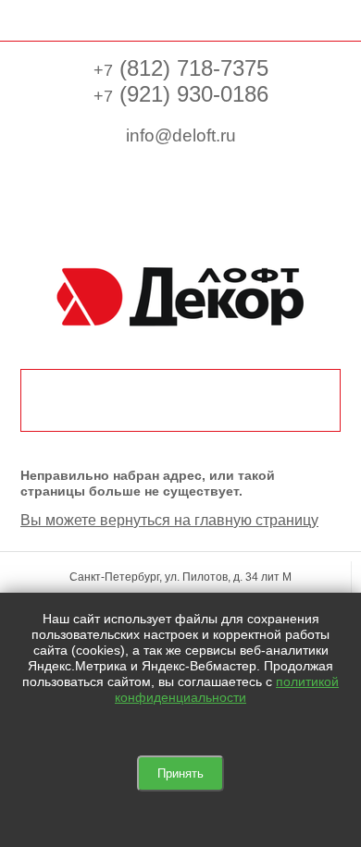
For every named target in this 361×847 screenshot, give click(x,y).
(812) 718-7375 (180, 67)
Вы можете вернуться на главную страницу (169, 520)
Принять (180, 773)
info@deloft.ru (181, 135)
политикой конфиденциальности (227, 689)
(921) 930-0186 (180, 93)
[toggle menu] (30, 18)
